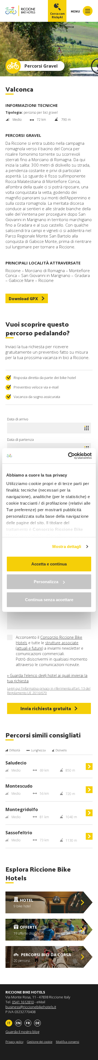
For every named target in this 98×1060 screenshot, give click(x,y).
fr (28, 1023)
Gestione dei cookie (39, 1042)
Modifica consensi (67, 1042)
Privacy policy (14, 1042)
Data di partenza (20, 439)
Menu (76, 11)
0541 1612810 (23, 1001)
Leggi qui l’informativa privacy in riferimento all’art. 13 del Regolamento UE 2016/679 (48, 690)
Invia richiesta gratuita (45, 708)
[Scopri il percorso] (89, 768)
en (18, 1023)
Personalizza (46, 581)
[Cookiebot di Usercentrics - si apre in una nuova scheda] (69, 455)
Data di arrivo (17, 419)
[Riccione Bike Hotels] (20, 10)
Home (28, 27)
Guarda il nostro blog (22, 1031)
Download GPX (23, 298)
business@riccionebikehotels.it (30, 1006)
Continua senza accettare (49, 599)
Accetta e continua (49, 563)
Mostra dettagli (66, 546)
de (37, 1023)
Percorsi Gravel (46, 27)
